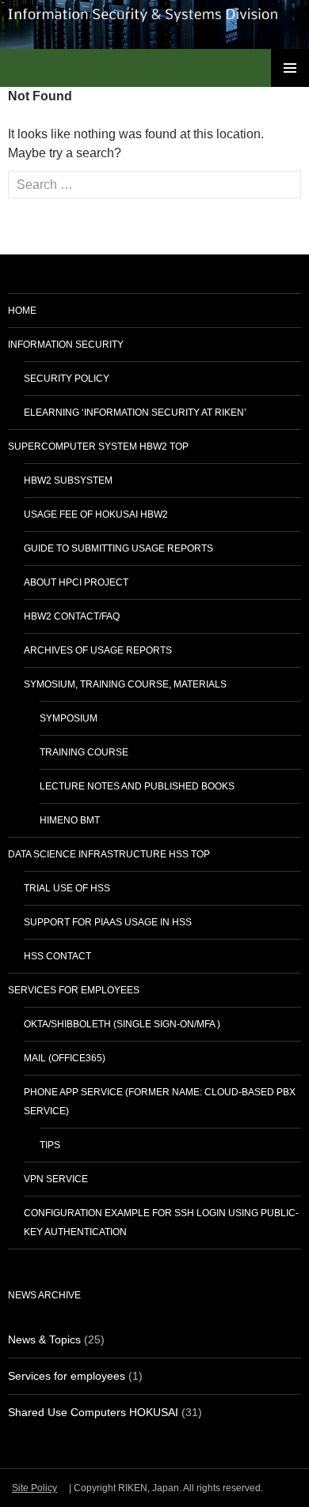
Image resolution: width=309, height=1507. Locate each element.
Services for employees (73, 990)
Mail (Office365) (64, 1058)
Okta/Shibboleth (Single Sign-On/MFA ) (122, 1024)
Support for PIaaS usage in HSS (108, 922)
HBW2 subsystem (68, 480)
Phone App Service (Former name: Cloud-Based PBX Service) (160, 1102)
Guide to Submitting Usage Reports (118, 548)
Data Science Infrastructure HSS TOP (109, 854)
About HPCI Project (76, 582)
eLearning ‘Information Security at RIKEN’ (135, 412)
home (22, 310)
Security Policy (66, 378)
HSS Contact (57, 956)
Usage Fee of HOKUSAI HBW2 (96, 514)
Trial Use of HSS (67, 888)
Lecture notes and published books (137, 786)
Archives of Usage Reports (98, 650)
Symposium (68, 718)
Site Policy (34, 1488)
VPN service (56, 1179)
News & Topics (44, 1339)
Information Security (66, 344)
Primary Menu (290, 68)
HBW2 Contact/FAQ (72, 616)
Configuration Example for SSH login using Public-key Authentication (161, 1222)
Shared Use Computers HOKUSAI (93, 1412)
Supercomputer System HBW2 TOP (98, 446)
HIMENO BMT (70, 820)
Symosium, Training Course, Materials (125, 684)
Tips (50, 1145)
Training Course (84, 752)
